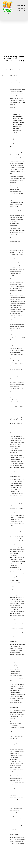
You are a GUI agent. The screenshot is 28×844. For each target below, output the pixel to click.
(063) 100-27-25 (21, 10)
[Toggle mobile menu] (25, 18)
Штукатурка (12, 69)
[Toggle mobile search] (23, 18)
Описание (4, 75)
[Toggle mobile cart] (20, 18)
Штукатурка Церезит (20, 69)
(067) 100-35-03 (21, 8)
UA (5, 14)
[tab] (5, 75)
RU (9, 14)
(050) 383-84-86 (21, 5)
